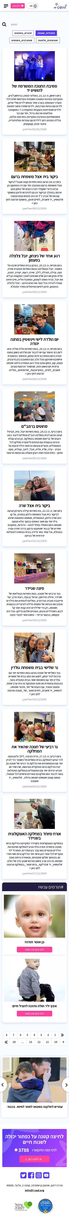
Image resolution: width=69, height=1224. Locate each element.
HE (31, 5)
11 (47, 1042)
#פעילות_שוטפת (46, 33)
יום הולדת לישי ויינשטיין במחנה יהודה (34, 341)
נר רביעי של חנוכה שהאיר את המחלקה (35, 749)
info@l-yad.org (34, 1190)
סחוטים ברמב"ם (34, 426)
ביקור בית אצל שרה (34, 505)
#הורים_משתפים (23, 33)
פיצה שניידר (34, 588)
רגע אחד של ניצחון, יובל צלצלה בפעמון (34, 258)
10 (55, 1042)
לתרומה (16, 6)
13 (30, 1042)
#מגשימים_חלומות (48, 40)
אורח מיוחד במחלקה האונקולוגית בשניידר (34, 836)
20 (14, 1042)
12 (39, 1042)
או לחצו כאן (35, 1159)
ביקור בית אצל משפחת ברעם (34, 176)
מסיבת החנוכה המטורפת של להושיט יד (34, 88)
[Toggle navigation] (6, 7)
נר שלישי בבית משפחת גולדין (34, 667)
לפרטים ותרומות (34, 949)
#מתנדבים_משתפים (22, 40)
